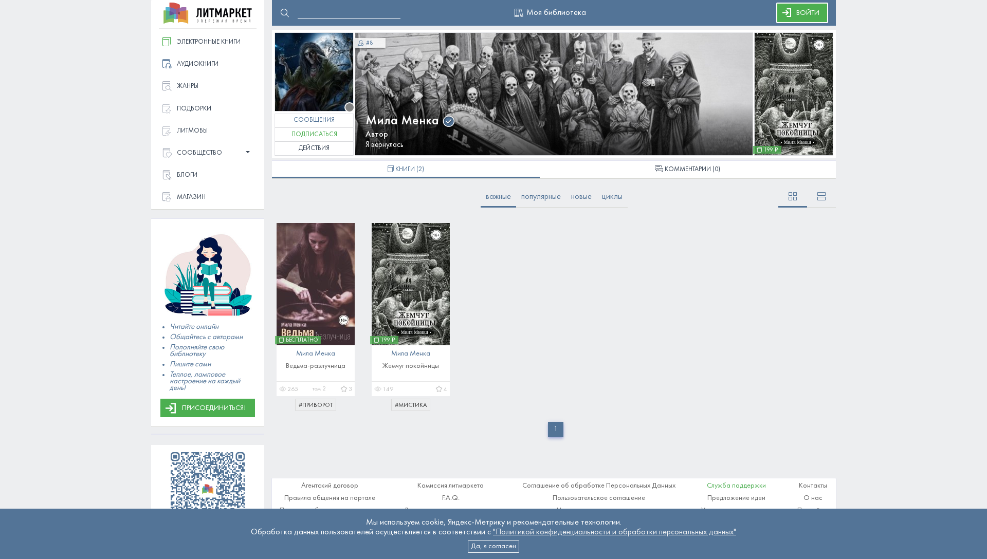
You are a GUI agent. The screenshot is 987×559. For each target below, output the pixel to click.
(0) (692, 169)
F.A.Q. (451, 498)
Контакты (813, 485)
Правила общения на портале (329, 498)
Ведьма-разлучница (315, 366)
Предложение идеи (736, 498)
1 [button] (556, 429)
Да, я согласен (493, 546)
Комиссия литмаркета (450, 485)
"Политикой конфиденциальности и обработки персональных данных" (614, 532)
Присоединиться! (214, 408)
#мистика (411, 405)
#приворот (316, 405)
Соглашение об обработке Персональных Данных (598, 485)
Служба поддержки (736, 485)
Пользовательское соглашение (599, 498)
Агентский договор (329, 485)
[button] (207, 153)
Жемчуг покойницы (410, 366)
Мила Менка (402, 121)
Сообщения (314, 120)
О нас (812, 498)
